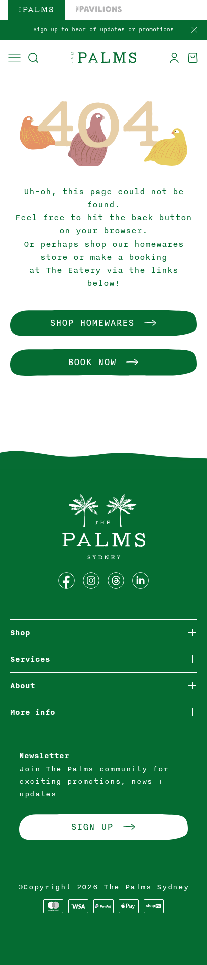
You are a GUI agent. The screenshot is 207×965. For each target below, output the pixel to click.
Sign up (45, 29)
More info (32, 712)
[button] (33, 58)
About (22, 686)
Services (30, 659)
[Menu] (14, 58)
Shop (20, 633)
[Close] (194, 30)
